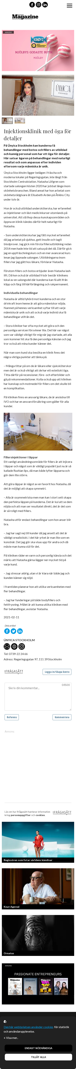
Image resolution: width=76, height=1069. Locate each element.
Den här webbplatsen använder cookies (28, 1027)
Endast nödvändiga (38, 1048)
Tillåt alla (38, 1057)
